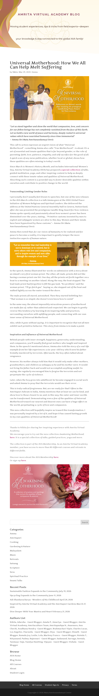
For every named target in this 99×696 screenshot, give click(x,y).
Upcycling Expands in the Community (29, 595)
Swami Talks (16, 580)
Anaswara (73, 625)
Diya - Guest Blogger (60, 632)
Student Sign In (52, 685)
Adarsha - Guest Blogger (29, 622)
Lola (40, 635)
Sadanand (62, 638)
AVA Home (15, 655)
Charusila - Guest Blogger (36, 632)
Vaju (22, 642)
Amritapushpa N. (58, 625)
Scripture (15, 568)
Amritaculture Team (38, 625)
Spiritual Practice (19, 576)
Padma (25, 638)
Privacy (65, 685)
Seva (12, 572)
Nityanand (15, 638)
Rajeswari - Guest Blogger (43, 638)
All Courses (15, 664)
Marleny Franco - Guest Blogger (60, 635)
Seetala (81, 638)
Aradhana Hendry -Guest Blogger (35, 628)
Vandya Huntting (34, 642)
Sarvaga (72, 638)
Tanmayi (14, 642)
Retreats (14, 559)
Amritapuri (15, 538)
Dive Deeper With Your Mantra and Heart (31, 611)
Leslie (34, 635)
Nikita (15, 72)
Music (13, 555)
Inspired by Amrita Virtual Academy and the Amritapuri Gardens (43, 604)
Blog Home (15, 660)
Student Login (17, 673)
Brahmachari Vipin (62, 628)
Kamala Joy (24, 635)
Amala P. (47, 622)
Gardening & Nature (20, 546)
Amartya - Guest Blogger (65, 622)
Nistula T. (82, 635)
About (13, 668)
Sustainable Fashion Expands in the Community (34, 591)
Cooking (14, 542)
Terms (74, 685)
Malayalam (15, 550)
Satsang (14, 563)
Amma (35, 72)
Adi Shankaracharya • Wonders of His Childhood (34, 599)
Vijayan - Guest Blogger (56, 642)
